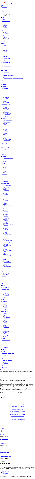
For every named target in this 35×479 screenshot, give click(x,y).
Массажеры (6, 223)
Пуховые (5, 27)
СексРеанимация (6, 3)
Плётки (5, 28)
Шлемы (5, 32)
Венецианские (6, 33)
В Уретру (5, 64)
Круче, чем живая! (4, 439)
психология (6, 363)
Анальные (5, 51)
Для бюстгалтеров (7, 309)
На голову (5, 307)
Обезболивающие (7, 108)
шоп (3, 400)
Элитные (5, 230)
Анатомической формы (7, 139)
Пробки (5, 199)
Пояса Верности (6, 72)
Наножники (6, 41)
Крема (5, 168)
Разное (5, 325)
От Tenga (5, 256)
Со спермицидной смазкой (8, 136)
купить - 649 (2, 374)
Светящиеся (6, 132)
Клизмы (5, 68)
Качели (5, 77)
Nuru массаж (6, 169)
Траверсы (5, 37)
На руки (5, 306)
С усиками (5, 130)
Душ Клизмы (6, 202)
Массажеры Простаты (7, 245)
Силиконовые (6, 110)
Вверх (3, 428)
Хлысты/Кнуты (6, 24)
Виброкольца (6, 252)
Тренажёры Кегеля (7, 238)
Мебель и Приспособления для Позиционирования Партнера (13, 78)
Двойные (5, 228)
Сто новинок (4, 6)
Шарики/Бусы (6, 198)
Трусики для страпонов (7, 266)
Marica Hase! (2, 434)
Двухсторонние (6, 190)
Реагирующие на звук (7, 234)
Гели (4, 172)
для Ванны (5, 159)
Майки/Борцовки (6, 331)
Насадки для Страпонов (7, 187)
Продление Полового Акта (8, 120)
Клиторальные (6, 210)
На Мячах (5, 188)
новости (3, 5)
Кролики (5, 232)
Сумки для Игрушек (7, 273)
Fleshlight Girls (6, 246)
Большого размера (7, 140)
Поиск (3, 11)
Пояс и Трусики (6, 292)
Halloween (5, 326)
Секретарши (6, 314)
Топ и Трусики (6, 295)
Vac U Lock (6, 265)
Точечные (5, 135)
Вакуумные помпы (7, 100)
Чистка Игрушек (6, 274)
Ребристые (5, 134)
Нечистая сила (6, 318)
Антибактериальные (7, 109)
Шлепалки (5, 26)
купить (3, 397)
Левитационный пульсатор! (5, 456)
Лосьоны (5, 166)
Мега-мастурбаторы (7, 253)
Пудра (5, 167)
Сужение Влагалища (7, 114)
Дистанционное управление (8, 205)
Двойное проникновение (8, 191)
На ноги (5, 305)
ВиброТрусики (6, 233)
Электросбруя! (3, 443)
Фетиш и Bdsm (6, 327)
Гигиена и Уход (6, 123)
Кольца (5, 248)
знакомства (4, 8)
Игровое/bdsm (6, 335)
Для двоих (5, 212)
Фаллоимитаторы (6, 50)
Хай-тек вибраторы (7, 213)
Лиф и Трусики (6, 294)
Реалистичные (6, 220)
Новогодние (6, 316)
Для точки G (6, 194)
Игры (5, 160)
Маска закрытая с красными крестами (10, 369)
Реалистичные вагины (7, 254)
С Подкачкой (6, 201)
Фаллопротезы (6, 264)
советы (5, 362)
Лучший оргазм (6, 97)
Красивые (5, 215)
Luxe (5, 128)
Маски (5, 308)
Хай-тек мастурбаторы (7, 255)
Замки (5, 73)
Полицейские (6, 321)
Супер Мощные (6, 217)
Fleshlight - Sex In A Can (7, 244)
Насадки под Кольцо (7, 261)
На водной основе (7, 111)
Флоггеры (5, 25)
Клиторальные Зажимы (7, 58)
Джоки (5, 336)
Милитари (5, 313)
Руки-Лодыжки (6, 38)
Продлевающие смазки (7, 113)
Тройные (5, 219)
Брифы (5, 333)
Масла (5, 165)
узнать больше (4, 396)
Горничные (6, 320)
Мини (5, 231)
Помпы (5, 251)
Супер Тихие (6, 222)
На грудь (5, 304)
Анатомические (6, 218)
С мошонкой (6, 195)
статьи (9, 465)
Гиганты (5, 189)
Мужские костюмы (7, 317)
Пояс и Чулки (6, 293)
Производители (4, 7)
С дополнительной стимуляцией (9, 263)
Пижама (5, 297)
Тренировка (6, 121)
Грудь (5, 101)
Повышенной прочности (8, 137)
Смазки (5, 149)
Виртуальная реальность (8, 257)
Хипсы (5, 334)
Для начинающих (6, 206)
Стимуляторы (6, 200)
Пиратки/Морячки (7, 319)
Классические (6, 129)
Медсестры (5, 315)
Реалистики (6, 204)
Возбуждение (6, 98)
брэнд (3, 399)
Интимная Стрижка (7, 102)
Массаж (5, 124)
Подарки (5, 161)
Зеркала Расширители (7, 67)
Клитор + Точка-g (7, 227)
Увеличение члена (7, 122)
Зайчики (5, 322)
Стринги (5, 332)
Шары (5, 45)
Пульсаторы (6, 229)
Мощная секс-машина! (4, 452)
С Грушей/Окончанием (7, 185)
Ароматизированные (7, 131)
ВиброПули (6, 225)
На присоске (6, 211)
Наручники (6, 36)
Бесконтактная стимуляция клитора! (7, 447)
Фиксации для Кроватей (8, 40)
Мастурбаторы (6, 243)
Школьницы (6, 324)
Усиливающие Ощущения (8, 115)
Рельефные (5, 192)
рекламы (29, 465)
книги (3, 9)
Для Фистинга (6, 116)
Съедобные (6, 171)
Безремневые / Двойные (7, 262)
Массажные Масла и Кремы (8, 158)
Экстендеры (6, 249)
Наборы (5, 138)
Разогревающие (6, 112)
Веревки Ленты (6, 39)
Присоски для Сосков (7, 60)
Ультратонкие (6, 133)
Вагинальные (6, 106)
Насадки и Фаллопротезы (8, 250)
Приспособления (6, 170)
